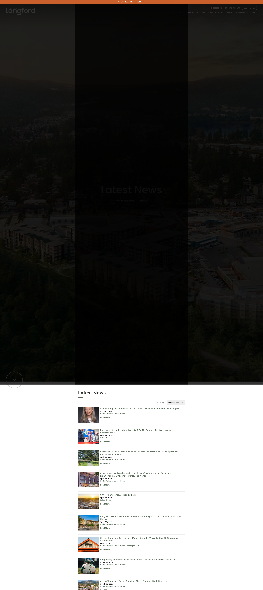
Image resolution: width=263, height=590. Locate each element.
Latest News (119, 414)
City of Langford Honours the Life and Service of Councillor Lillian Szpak (139, 408)
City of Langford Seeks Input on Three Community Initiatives (133, 581)
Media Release (106, 414)
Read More (105, 417)
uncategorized (132, 546)
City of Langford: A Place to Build (118, 495)
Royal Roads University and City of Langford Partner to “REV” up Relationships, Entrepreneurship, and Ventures (135, 474)
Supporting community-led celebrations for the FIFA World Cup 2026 (137, 559)
